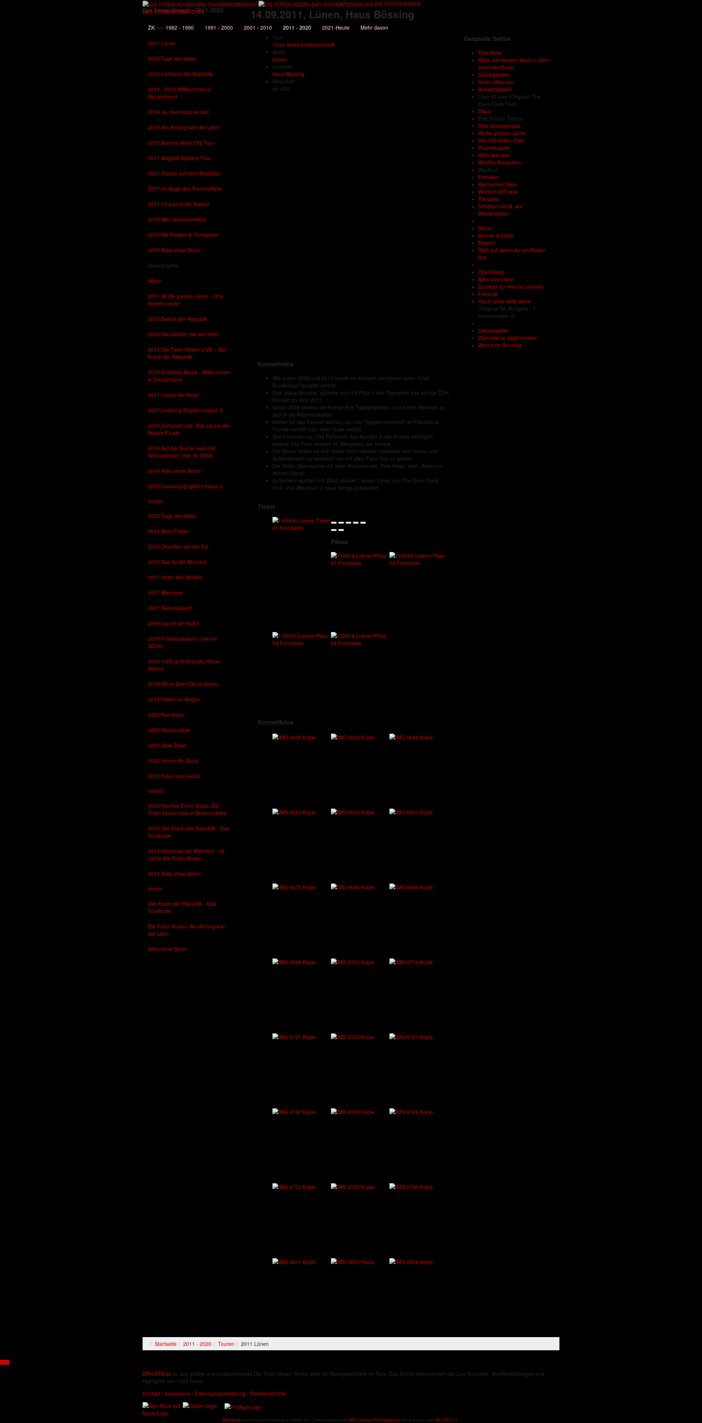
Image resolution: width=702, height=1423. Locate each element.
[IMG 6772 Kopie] (294, 1185)
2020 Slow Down (167, 745)
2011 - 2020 (297, 27)
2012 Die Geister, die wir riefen (183, 334)
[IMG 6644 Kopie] (411, 736)
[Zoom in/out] (363, 523)
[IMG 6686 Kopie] (411, 886)
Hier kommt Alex (497, 184)
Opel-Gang (491, 272)
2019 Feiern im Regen (174, 699)
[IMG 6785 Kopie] (352, 1185)
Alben (154, 280)
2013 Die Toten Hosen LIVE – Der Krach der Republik (187, 353)
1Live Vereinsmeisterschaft (303, 44)
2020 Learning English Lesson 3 (185, 486)
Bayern (486, 242)
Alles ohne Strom (168, 949)
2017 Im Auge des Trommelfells (185, 188)
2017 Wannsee (165, 592)
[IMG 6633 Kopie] (352, 736)
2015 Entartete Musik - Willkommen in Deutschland (189, 375)
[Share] (341, 523)
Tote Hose (490, 52)
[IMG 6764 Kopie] (411, 1110)
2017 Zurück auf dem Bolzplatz (184, 173)
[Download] (348, 523)
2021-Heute (336, 27)
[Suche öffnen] (281, 16)
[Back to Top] (5, 1362)
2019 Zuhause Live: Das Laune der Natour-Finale (189, 429)
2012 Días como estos (174, 776)
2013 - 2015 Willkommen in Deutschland (179, 93)
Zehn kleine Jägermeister (507, 337)
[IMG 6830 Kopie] (352, 1260)
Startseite (166, 1343)
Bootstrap (231, 1420)
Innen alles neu (496, 82)
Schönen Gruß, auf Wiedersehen (500, 210)
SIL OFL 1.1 (446, 1420)
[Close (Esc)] (334, 523)
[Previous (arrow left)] (334, 530)
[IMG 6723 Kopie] (352, 1036)
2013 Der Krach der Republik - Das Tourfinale (188, 832)
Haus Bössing (288, 73)
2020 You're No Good (173, 760)
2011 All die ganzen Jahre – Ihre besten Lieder (185, 299)
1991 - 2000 (219, 27)
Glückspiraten (494, 74)
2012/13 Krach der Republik (180, 73)
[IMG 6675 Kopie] (294, 886)
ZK (151, 27)
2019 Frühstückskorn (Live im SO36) (182, 642)
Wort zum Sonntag (499, 345)
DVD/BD (156, 791)
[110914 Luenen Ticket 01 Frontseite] (301, 523)
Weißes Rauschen (499, 162)
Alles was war (494, 155)
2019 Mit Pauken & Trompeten (183, 234)
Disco (484, 111)
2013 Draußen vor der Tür (178, 546)
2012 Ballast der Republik (177, 318)
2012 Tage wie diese (172, 58)
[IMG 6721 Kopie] (294, 1036)
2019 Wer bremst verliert (176, 219)
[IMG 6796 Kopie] (411, 1185)
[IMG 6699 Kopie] (294, 961)
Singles (155, 501)
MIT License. (360, 1420)
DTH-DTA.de (157, 1373)
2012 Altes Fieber (168, 531)
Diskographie (163, 265)
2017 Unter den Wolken (175, 577)
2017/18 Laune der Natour (179, 204)
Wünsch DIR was (498, 191)
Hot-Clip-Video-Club (501, 140)
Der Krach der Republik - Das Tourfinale (182, 907)
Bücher (155, 888)
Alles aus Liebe (495, 279)
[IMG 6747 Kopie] (294, 1110)
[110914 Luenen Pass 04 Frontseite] (360, 638)
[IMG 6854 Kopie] (411, 1260)
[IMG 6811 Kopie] (294, 1260)
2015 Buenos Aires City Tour (181, 142)
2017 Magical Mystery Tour (179, 158)
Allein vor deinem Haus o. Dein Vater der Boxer (514, 63)
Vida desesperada (499, 125)
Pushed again (494, 147)
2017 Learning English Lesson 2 (185, 410)
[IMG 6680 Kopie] (352, 886)
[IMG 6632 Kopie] (294, 736)
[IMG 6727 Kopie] (411, 1036)
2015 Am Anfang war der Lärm (183, 127)
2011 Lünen (162, 43)
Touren (226, 1343)
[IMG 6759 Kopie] (352, 1110)
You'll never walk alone (504, 301)
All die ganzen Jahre (501, 133)
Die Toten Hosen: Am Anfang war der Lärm (186, 930)
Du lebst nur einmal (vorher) (510, 286)
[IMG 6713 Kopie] (352, 961)
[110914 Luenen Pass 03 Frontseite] (301, 638)
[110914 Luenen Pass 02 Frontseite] (418, 558)
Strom (485, 228)
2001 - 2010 (258, 27)
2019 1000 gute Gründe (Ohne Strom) (184, 665)
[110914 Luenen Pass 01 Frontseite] (360, 558)
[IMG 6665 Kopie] (352, 811)
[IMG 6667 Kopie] (411, 811)
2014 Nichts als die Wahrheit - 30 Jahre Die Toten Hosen (186, 854)
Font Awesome (386, 1420)
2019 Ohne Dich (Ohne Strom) (183, 684)
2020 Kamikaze (166, 714)
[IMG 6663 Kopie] (294, 811)
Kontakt (151, 1393)
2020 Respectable (169, 730)
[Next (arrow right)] (341, 530)
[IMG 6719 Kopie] (411, 961)
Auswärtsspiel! (495, 89)
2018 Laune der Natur (173, 623)
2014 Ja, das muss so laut (178, 112)
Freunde (488, 294)
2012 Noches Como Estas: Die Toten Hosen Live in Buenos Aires (187, 809)
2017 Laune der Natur (173, 394)
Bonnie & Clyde (496, 235)
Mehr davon (374, 27)
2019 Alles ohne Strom (174, 250)
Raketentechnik (268, 1393)
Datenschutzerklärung (220, 1393)
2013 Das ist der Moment (177, 561)
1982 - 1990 (180, 27)
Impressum (177, 1393)
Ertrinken (488, 177)
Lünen (279, 59)
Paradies (488, 199)
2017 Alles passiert (170, 608)
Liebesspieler (493, 330)
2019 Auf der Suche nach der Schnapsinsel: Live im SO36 (182, 451)
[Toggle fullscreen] (356, 523)
